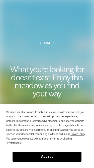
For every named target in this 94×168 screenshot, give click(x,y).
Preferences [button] (14, 143)
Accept (47, 156)
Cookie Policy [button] (77, 134)
